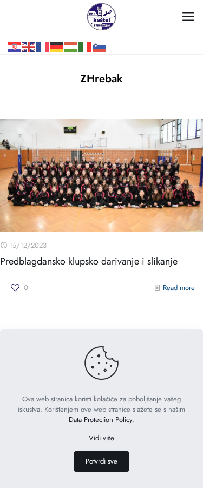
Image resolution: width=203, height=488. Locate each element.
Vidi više (101, 438)
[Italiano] (85, 30)
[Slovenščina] (100, 30)
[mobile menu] (188, 16)
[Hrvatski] (15, 30)
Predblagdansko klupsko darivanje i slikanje (89, 261)
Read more (179, 287)
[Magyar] (71, 30)
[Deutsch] (57, 30)
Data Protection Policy (100, 419)
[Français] (43, 30)
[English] (29, 30)
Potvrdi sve (101, 461)
